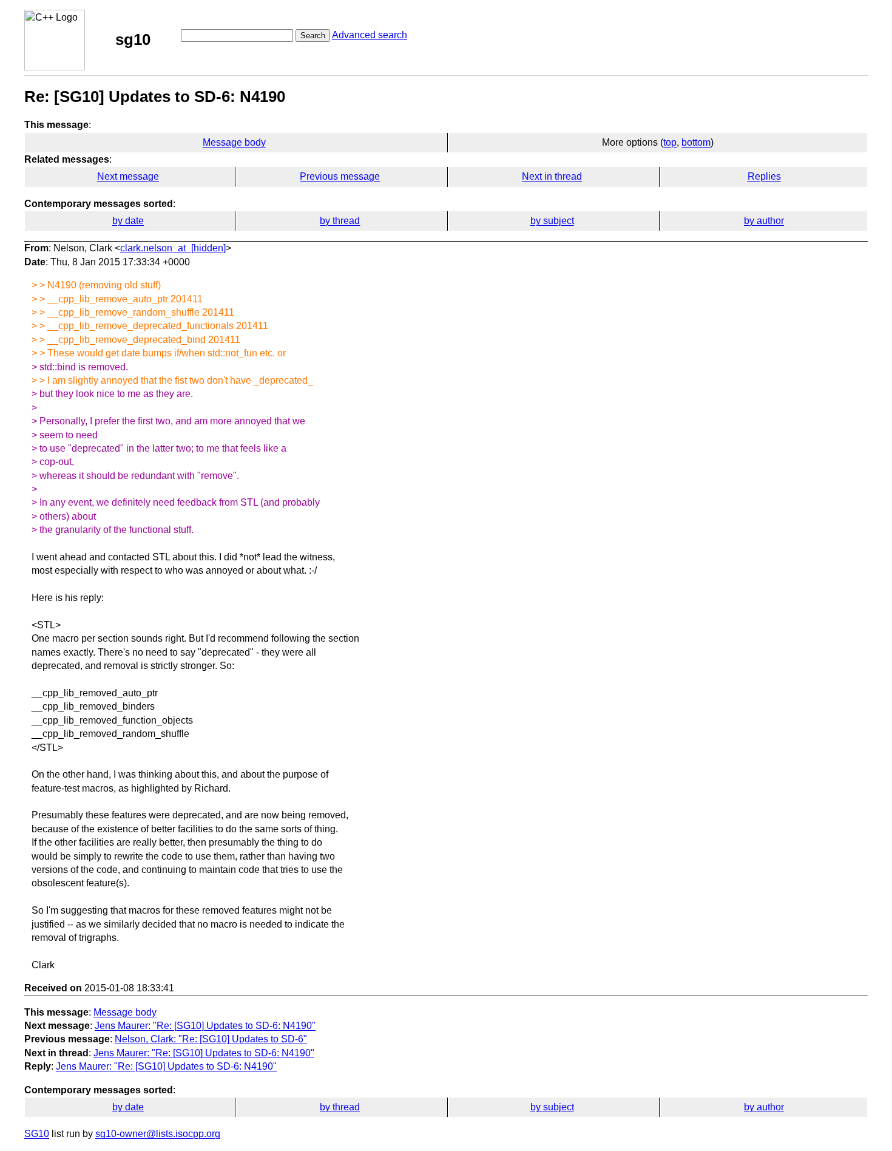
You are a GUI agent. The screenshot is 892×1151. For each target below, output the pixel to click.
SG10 (36, 1134)
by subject (552, 221)
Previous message (340, 176)
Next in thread (552, 176)
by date (128, 221)
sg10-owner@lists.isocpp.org (157, 1134)
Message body (234, 142)
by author (764, 221)
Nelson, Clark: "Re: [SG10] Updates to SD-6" (211, 1039)
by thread (340, 221)
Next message (128, 176)
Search (312, 35)
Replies (764, 176)
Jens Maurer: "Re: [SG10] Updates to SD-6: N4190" (205, 1025)
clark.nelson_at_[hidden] (173, 248)
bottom (696, 142)
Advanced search (369, 35)
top (670, 142)
